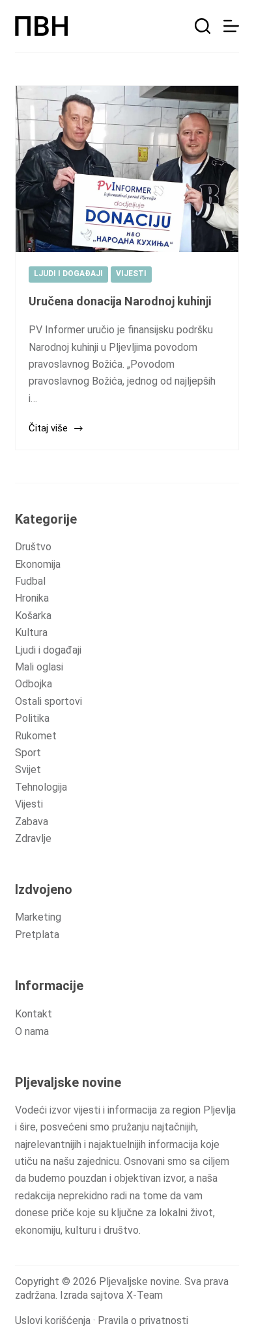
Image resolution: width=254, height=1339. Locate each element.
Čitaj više (48, 429)
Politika (32, 718)
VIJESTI (131, 273)
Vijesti (29, 804)
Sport (28, 752)
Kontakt (33, 1014)
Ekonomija (38, 564)
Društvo (33, 547)
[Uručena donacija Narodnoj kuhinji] (127, 169)
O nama (32, 1031)
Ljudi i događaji (48, 650)
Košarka (33, 615)
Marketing (38, 917)
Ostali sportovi (48, 701)
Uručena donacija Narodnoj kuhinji (120, 301)
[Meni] (231, 26)
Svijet (28, 769)
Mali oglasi (39, 667)
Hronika (32, 598)
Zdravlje (33, 838)
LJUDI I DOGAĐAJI (68, 273)
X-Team (144, 1295)
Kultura (31, 632)
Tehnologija (41, 787)
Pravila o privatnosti (143, 1320)
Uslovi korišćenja (53, 1320)
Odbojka (33, 684)
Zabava (31, 821)
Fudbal (30, 581)
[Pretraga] (202, 26)
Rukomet (36, 736)
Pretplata (37, 934)
